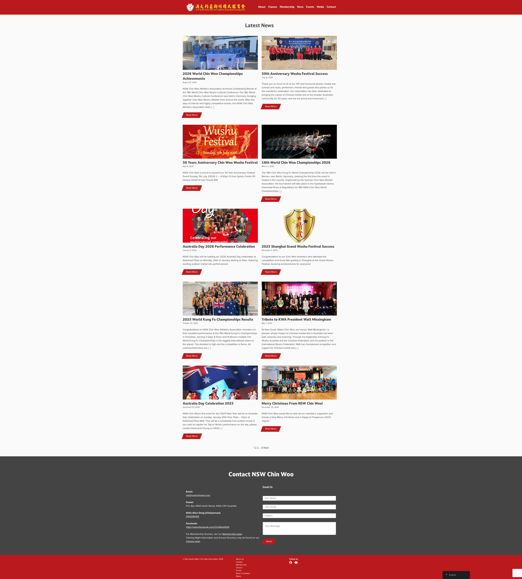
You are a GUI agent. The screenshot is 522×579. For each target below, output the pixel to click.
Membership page (232, 534)
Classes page (193, 541)
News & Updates (243, 573)
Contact (331, 6)
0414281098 (192, 516)
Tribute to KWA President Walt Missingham (296, 319)
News (300, 6)
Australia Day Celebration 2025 (208, 403)
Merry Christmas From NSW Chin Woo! (292, 403)
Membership (287, 6)
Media (320, 6)
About (261, 6)
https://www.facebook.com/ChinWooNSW (207, 527)
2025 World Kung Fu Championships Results (218, 319)
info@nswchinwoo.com (198, 495)
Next (266, 447)
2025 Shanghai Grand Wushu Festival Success (298, 246)
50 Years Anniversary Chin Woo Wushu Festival (220, 162)
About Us (240, 559)
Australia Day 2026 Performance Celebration (219, 246)
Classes (272, 6)
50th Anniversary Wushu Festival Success (295, 73)
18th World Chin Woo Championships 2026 (296, 162)
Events (310, 6)
